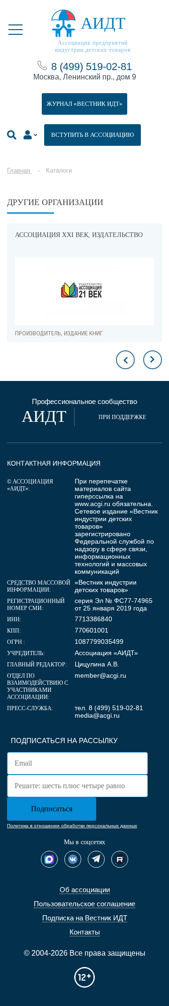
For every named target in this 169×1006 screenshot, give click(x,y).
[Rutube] (119, 859)
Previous (125, 359)
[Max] (49, 859)
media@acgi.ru (97, 715)
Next (152, 359)
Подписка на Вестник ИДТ (84, 918)
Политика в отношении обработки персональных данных (72, 825)
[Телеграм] (96, 859)
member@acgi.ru (100, 675)
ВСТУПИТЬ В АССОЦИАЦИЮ (92, 134)
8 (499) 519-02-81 (91, 66)
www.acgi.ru (92, 503)
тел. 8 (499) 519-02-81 (109, 708)
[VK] (72, 859)
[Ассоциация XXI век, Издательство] (84, 291)
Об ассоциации (85, 890)
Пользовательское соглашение (84, 904)
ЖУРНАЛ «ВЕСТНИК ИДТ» (84, 103)
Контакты (84, 932)
